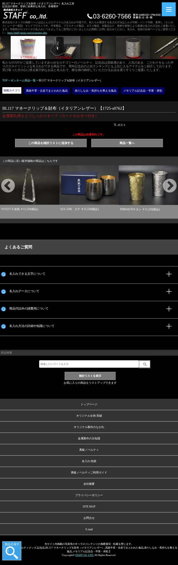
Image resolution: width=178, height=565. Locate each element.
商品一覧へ (127, 143)
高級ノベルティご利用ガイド (89, 472)
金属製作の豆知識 (89, 438)
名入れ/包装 (89, 461)
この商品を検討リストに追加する (50, 143)
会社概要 (89, 483)
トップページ (89, 404)
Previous (2, 180)
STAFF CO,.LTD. (84, 555)
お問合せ (89, 518)
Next (164, 180)
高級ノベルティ (89, 449)
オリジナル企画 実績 (89, 415)
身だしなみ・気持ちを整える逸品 (95, 90)
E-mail (89, 529)
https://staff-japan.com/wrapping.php (27, 32)
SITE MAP (89, 506)
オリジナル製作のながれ (89, 427)
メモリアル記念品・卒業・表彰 (142, 90)
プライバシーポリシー (89, 495)
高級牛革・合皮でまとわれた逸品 (47, 90)
